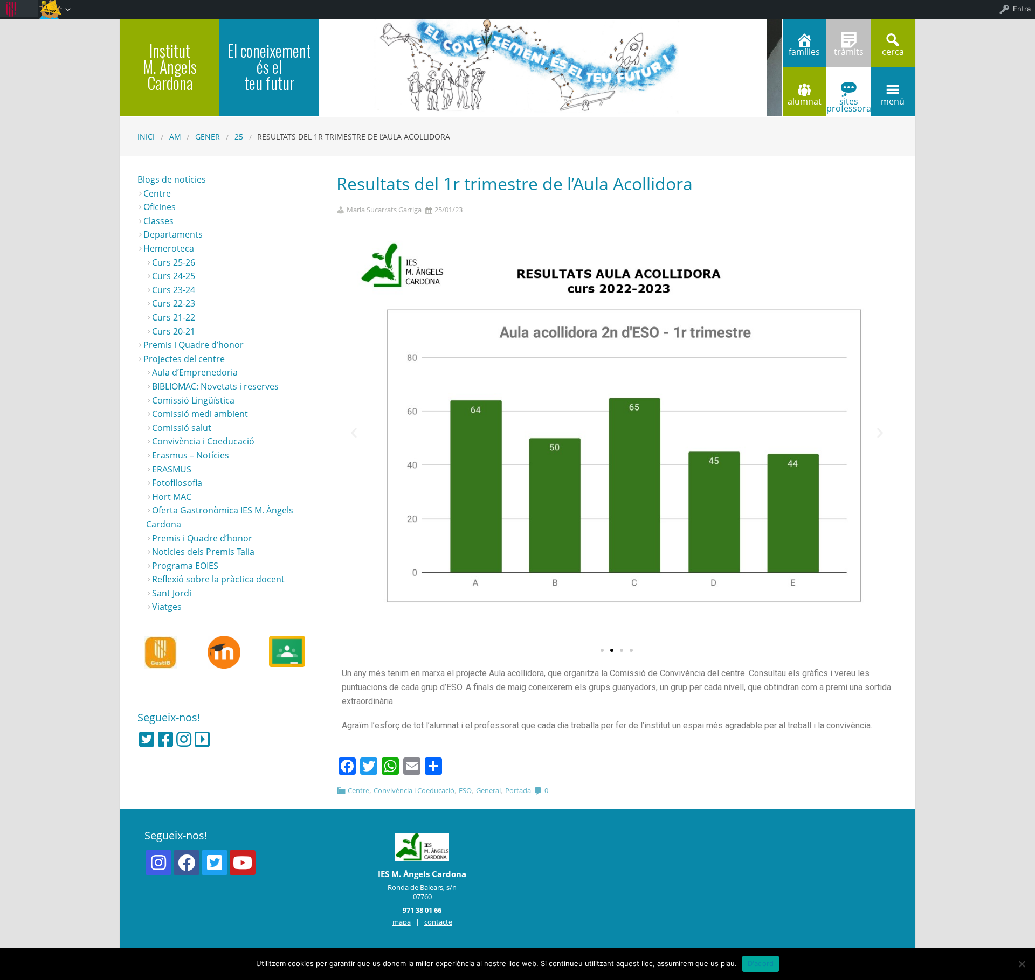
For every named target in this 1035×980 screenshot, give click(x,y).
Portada (518, 790)
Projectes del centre (184, 359)
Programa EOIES (185, 566)
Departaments (173, 234)
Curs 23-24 (173, 290)
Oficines (159, 207)
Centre (358, 790)
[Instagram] (183, 739)
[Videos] (202, 739)
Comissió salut (181, 428)
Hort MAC (171, 497)
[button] (602, 650)
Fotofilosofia (177, 483)
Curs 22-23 (173, 303)
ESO (465, 790)
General (488, 790)
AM (175, 136)
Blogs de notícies (171, 179)
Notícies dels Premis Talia (203, 552)
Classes (158, 221)
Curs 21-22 (173, 317)
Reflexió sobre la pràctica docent (218, 579)
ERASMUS (171, 469)
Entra (1022, 8)
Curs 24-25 (173, 276)
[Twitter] (146, 739)
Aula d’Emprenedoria (195, 372)
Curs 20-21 (173, 331)
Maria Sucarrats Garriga (384, 209)
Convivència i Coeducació (414, 790)
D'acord (761, 963)
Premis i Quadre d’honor (193, 345)
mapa (401, 922)
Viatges (167, 607)
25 (238, 136)
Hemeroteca (168, 248)
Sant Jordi (171, 593)
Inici (146, 136)
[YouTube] (243, 862)
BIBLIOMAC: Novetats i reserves (215, 386)
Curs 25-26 (173, 262)
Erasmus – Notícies (190, 455)
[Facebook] (165, 739)
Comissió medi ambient (200, 414)
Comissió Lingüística (193, 400)
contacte (438, 922)
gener (207, 136)
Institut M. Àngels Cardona (170, 66)
